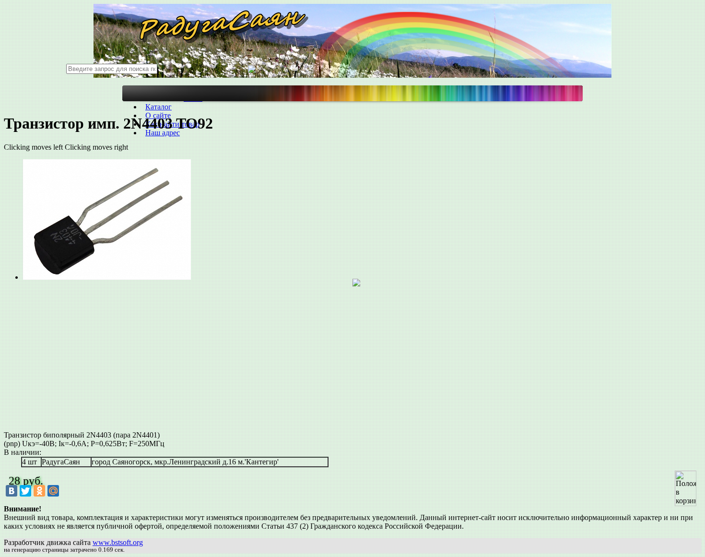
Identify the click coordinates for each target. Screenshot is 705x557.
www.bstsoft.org (118, 542)
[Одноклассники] (39, 491)
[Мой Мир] (53, 491)
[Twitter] (25, 491)
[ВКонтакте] (11, 491)
